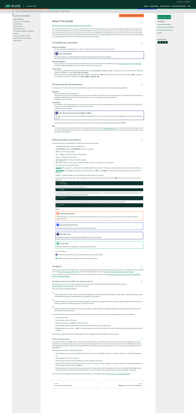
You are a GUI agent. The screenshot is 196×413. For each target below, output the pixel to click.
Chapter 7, (119, 272)
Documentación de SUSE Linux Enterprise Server (32, 11)
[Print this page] (165, 42)
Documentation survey (164, 17)
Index (17, 11)
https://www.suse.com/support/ (62, 286)
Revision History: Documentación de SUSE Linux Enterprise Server (71, 25)
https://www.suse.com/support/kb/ (128, 63)
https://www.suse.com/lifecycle (67, 272)
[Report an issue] (142, 22)
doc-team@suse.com (109, 128)
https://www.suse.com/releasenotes (117, 374)
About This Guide (65, 11)
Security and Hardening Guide (52, 11)
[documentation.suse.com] (13, 11)
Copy (141, 182)
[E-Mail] (160, 42)
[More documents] (13, 14)
